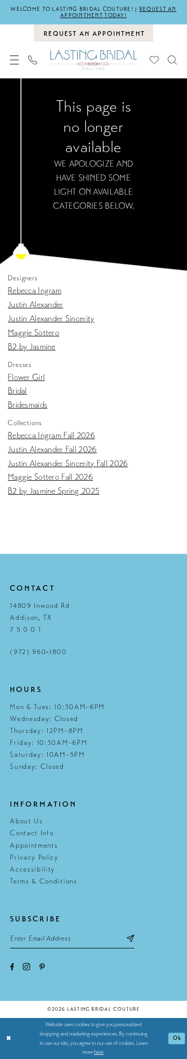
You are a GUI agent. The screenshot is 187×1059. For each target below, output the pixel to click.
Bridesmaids (27, 405)
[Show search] (172, 60)
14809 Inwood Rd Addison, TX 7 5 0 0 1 (40, 618)
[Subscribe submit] (130, 938)
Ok (177, 1038)
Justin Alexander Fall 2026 (52, 449)
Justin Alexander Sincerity (51, 319)
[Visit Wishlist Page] (154, 60)
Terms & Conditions (43, 881)
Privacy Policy (34, 857)
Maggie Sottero (33, 333)
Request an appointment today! (118, 12)
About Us (26, 821)
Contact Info (32, 833)
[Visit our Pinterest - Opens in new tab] (42, 967)
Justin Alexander (35, 305)
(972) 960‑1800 (38, 652)
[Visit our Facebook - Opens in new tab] (12, 967)
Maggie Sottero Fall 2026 (50, 477)
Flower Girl (26, 377)
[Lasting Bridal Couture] (93, 60)
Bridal (17, 391)
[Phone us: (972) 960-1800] (33, 60)
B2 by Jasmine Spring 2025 (53, 491)
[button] (15, 60)
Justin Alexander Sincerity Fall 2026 (68, 463)
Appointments (34, 845)
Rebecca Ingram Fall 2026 (51, 435)
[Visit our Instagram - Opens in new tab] (26, 966)
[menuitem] (15, 60)
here (98, 1052)
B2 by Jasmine (32, 347)
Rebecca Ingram (34, 291)
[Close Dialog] (9, 1038)
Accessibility (32, 869)
